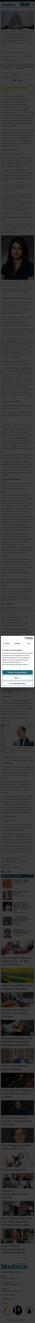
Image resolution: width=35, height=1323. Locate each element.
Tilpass (16, 678)
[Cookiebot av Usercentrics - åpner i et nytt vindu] (25, 638)
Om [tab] (29, 643)
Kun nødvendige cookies (17, 683)
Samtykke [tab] (6, 643)
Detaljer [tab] (17, 643)
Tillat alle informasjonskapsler (17, 672)
